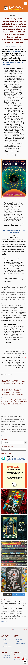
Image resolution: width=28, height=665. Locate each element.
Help (4, 659)
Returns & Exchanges (8, 646)
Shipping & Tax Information (6, 644)
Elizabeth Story (16, 199)
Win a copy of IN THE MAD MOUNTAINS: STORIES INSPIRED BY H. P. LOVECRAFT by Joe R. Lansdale (13, 381)
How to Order (6, 639)
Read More (4, 435)
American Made (7, 657)
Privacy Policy (19, 639)
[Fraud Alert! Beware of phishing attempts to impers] (14, 475)
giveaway (15, 45)
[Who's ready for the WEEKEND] (14, 553)
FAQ (4, 641)
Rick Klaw (5, 45)
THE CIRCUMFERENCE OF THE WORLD (14, 231)
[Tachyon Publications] (13, 10)
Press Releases (6, 655)
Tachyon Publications (18, 630)
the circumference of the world (14, 46)
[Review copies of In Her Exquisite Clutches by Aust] (14, 527)
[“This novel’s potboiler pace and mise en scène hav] (14, 501)
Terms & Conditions (20, 643)
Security (18, 641)
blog (10, 45)
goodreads (20, 45)
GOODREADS (14, 52)
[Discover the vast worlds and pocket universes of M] (14, 579)
